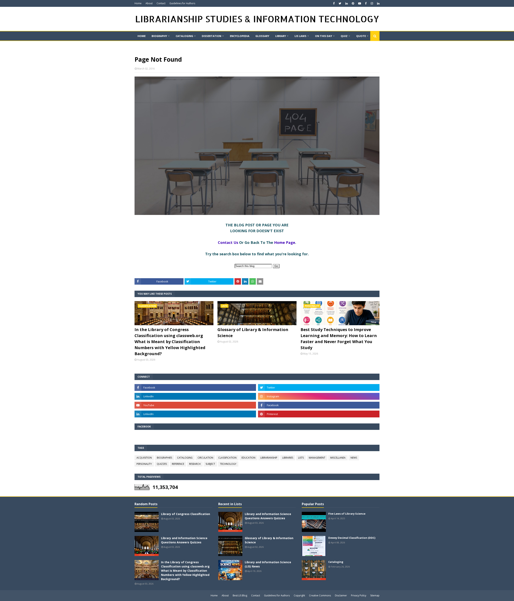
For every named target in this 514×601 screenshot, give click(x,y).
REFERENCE (178, 464)
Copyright (299, 595)
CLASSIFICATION (227, 457)
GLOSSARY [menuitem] (262, 36)
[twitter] (340, 3)
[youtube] (359, 3)
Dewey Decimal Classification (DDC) (351, 538)
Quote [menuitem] (361, 36)
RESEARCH (195, 464)
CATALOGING (185, 457)
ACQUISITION (144, 457)
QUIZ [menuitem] (344, 36)
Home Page (284, 242)
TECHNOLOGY (228, 464)
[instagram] (372, 3)
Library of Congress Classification (185, 514)
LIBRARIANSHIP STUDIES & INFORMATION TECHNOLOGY (257, 19)
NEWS (354, 457)
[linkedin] (346, 3)
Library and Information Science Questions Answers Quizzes (184, 540)
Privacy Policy (358, 595)
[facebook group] (318, 405)
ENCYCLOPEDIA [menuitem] (239, 36)
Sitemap (374, 595)
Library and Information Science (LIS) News (268, 564)
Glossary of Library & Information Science (252, 332)
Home (138, 3)
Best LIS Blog (240, 595)
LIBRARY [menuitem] (280, 36)
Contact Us (228, 242)
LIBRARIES (287, 457)
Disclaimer (341, 595)
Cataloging (335, 562)
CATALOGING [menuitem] (184, 36)
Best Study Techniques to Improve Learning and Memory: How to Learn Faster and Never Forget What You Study (339, 338)
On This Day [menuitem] (323, 36)
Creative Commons (320, 595)
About (149, 3)
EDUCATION (248, 457)
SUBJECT (210, 464)
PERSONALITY (144, 464)
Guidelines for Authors (182, 3)
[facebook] (334, 3)
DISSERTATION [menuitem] (211, 36)
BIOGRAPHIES (164, 457)
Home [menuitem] (142, 36)
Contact (161, 3)
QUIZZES (162, 464)
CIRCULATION (205, 457)
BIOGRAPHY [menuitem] (159, 36)
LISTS (301, 457)
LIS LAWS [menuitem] (300, 36)
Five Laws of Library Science (346, 513)
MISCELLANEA (338, 457)
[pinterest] (353, 3)
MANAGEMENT (317, 457)
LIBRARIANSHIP (268, 457)
